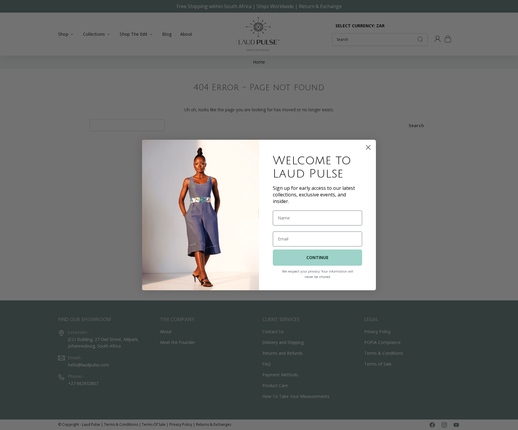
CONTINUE (317, 257)
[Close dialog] (368, 147)
